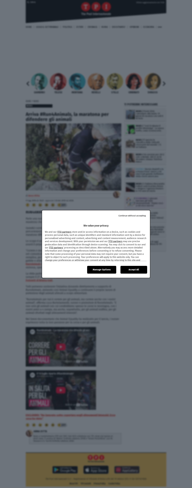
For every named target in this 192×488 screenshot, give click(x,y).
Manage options (102, 269)
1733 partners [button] (64, 232)
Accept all (134, 269)
